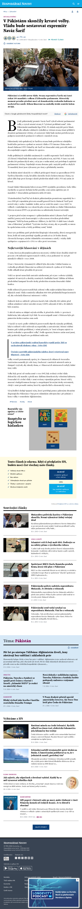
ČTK (21, 37)
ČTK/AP (30, 88)
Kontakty (7, 877)
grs (18, 37)
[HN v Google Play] (11, 868)
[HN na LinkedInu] (26, 858)
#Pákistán (13, 402)
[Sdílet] (72, 12)
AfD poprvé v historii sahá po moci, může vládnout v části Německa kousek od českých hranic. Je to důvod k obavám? (49, 802)
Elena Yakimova (9, 774)
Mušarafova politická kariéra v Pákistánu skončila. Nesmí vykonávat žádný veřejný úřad (52, 517)
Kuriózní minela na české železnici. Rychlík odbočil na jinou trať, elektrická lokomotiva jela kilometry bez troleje (53, 728)
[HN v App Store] (25, 868)
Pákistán (23, 641)
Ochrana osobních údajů (33, 877)
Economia (7, 884)
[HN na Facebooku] (19, 858)
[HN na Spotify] (29, 858)
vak (24, 37)
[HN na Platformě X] (16, 858)
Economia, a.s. (17, 846)
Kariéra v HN (8, 887)
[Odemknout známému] (77, 12)
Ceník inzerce (8, 890)
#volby (22, 402)
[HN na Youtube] (32, 858)
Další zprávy (41, 827)
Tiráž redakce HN (9, 880)
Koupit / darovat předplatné (62, 877)
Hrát (45, 424)
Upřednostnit (72, 114)
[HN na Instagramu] (22, 858)
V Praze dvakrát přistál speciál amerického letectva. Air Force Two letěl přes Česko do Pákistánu (60, 699)
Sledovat (57, 114)
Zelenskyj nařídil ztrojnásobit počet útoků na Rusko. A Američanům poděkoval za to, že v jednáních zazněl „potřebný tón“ (54, 752)
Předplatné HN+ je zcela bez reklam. (68, 504)
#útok (30, 402)
